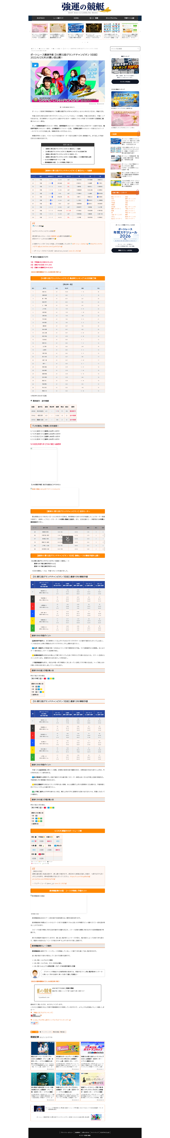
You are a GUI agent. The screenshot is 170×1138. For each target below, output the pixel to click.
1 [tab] (82, 42)
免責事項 (77, 1132)
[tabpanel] (39, 31)
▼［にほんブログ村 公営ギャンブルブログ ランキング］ (50, 1020)
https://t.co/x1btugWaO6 (79, 876)
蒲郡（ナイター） (116, 209)
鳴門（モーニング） (130, 199)
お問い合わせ (85, 1132)
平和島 (113, 203)
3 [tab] (88, 42)
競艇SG (64, 1032)
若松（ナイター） (130, 211)
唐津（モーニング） (130, 217)
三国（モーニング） (116, 214)
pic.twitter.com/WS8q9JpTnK (43, 879)
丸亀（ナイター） (130, 201)
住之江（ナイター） (116, 218)
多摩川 (113, 205)
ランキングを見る (125, 82)
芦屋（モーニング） (130, 213)
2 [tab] (85, 42)
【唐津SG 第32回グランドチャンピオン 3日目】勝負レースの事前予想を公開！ (68, 157)
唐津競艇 (57, 1032)
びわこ (113, 217)
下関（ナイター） (130, 209)
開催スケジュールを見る (125, 250)
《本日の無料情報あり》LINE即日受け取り (45, 272)
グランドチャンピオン (46, 1032)
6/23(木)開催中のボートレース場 (55, 160)
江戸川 (113, 201)
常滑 (112, 211)
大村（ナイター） (130, 218)
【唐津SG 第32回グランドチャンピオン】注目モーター (61, 154)
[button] (138, 49)
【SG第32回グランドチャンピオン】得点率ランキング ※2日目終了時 (66, 152)
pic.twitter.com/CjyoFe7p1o (50, 246)
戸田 (112, 199)
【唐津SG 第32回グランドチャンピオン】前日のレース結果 (62, 149)
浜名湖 (113, 207)
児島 (126, 203)
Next (140, 31)
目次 (64, 144)
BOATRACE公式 (104, 1132)
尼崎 (126, 197)
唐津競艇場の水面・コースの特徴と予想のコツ (59, 162)
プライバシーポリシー (67, 1132)
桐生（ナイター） (116, 197)
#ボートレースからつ (79, 244)
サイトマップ (95, 1132)
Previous (30, 31)
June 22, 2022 (74, 251)
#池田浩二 (53, 236)
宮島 (126, 205)
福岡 (126, 214)
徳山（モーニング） (130, 207)
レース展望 (35, 1032)
